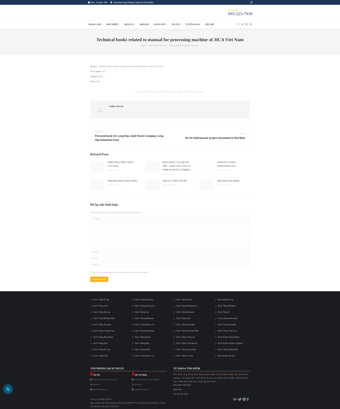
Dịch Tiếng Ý (224, 312)
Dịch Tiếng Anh (100, 306)
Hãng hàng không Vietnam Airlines (122, 181)
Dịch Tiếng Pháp (184, 299)
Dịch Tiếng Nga (142, 343)
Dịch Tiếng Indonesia (145, 306)
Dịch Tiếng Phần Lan (144, 356)
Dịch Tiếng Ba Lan (101, 312)
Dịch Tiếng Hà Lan (101, 349)
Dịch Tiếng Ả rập (101, 299)
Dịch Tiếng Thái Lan (185, 337)
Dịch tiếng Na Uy (225, 299)
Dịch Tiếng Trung (184, 356)
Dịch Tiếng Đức (100, 343)
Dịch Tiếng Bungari (102, 324)
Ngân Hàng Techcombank (228, 181)
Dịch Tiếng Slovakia (185, 324)
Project (162, 92)
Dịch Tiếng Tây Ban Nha (187, 331)
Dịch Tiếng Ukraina (227, 306)
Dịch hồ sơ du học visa (207, 378)
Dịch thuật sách (188, 378)
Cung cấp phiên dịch (227, 318)
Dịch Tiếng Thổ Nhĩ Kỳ (186, 343)
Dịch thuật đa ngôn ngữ (227, 374)
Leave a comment (198, 92)
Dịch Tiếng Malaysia (144, 318)
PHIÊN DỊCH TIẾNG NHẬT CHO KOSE (120, 164)
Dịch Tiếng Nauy (142, 337)
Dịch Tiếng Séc (183, 318)
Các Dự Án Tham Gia (152, 92)
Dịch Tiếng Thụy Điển (186, 349)
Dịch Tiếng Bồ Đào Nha (104, 318)
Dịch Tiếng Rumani (185, 312)
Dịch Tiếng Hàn (100, 356)
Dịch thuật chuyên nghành (230, 343)
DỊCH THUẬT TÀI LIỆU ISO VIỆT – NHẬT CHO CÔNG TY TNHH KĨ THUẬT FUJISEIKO (176, 166)
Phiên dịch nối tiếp (226, 378)
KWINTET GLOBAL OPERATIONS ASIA (226, 164)
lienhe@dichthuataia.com (100, 389)
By (171, 92)
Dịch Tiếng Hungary (144, 299)
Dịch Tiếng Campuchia (104, 331)
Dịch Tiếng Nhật (142, 349)
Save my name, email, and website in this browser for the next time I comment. (121, 272)
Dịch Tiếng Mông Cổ (144, 324)
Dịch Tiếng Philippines (186, 306)
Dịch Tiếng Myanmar (144, 331)
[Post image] (97, 166)
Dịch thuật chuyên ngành (205, 374)
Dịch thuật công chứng (228, 337)
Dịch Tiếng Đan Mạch (103, 337)
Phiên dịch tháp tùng (188, 381)
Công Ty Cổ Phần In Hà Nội (174, 181)
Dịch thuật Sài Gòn (226, 356)
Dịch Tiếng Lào (142, 312)
